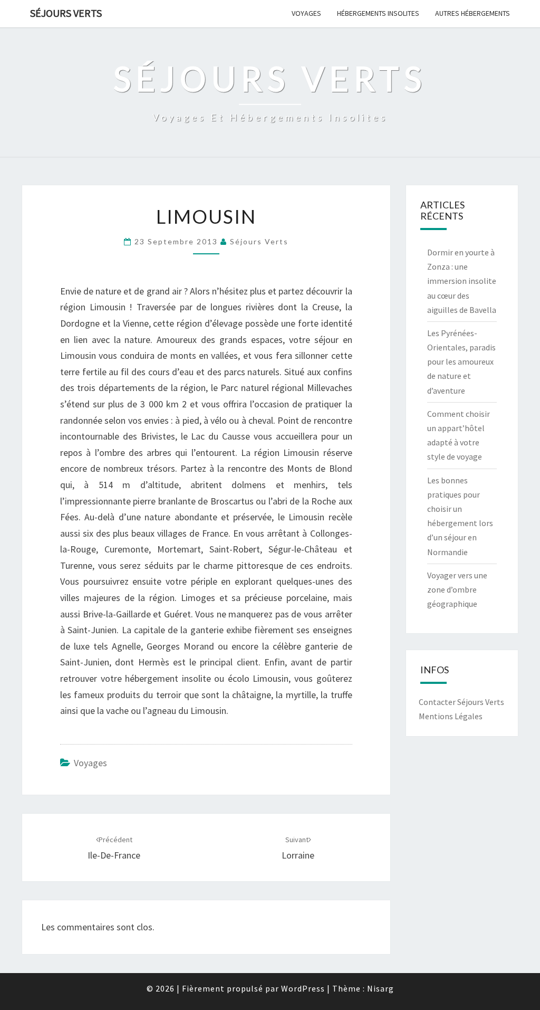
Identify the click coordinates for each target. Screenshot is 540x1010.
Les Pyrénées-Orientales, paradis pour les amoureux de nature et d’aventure (461, 362)
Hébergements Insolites (378, 13)
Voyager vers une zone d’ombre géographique (457, 589)
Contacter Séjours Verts (461, 702)
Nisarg (380, 988)
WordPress (303, 988)
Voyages (306, 13)
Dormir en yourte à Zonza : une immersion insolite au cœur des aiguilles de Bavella (461, 281)
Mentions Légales (451, 716)
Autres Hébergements (472, 13)
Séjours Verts (66, 13)
